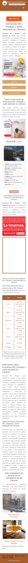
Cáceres (13, 491)
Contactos (14, 82)
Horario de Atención (14, 93)
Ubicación (14, 87)
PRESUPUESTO (14, 18)
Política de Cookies (20, 555)
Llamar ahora (14, 191)
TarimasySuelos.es (11, 484)
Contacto (11, 557)
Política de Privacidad (7, 555)
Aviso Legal (5, 557)
